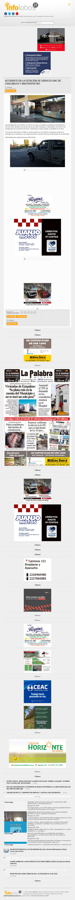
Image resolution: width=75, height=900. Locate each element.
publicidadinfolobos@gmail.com (12, 895)
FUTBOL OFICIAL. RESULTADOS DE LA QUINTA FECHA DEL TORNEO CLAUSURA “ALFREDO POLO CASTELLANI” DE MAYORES (48, 822)
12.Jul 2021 (13, 876)
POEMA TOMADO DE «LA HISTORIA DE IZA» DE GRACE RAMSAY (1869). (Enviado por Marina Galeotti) (40, 862)
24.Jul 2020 (13, 853)
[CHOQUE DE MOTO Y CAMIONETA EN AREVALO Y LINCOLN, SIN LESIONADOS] (8, 844)
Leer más (37, 796)
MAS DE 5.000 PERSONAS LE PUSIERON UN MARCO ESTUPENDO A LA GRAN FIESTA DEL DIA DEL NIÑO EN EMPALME (46, 834)
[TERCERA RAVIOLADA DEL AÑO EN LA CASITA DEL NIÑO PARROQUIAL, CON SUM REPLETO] (8, 801)
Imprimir (11, 316)
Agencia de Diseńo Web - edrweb (40, 895)
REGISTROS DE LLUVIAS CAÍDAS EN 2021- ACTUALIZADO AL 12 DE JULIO (34, 874)
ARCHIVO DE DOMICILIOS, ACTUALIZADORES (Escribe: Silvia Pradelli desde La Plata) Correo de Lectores (38, 850)
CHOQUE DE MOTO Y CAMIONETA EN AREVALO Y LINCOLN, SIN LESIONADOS (33, 792)
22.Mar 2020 (13, 865)
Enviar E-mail (21, 316)
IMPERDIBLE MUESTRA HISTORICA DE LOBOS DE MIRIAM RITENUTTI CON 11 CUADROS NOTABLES (48, 811)
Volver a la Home (10, 90)
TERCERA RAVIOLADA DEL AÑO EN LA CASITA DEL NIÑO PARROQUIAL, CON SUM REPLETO (47, 801)
